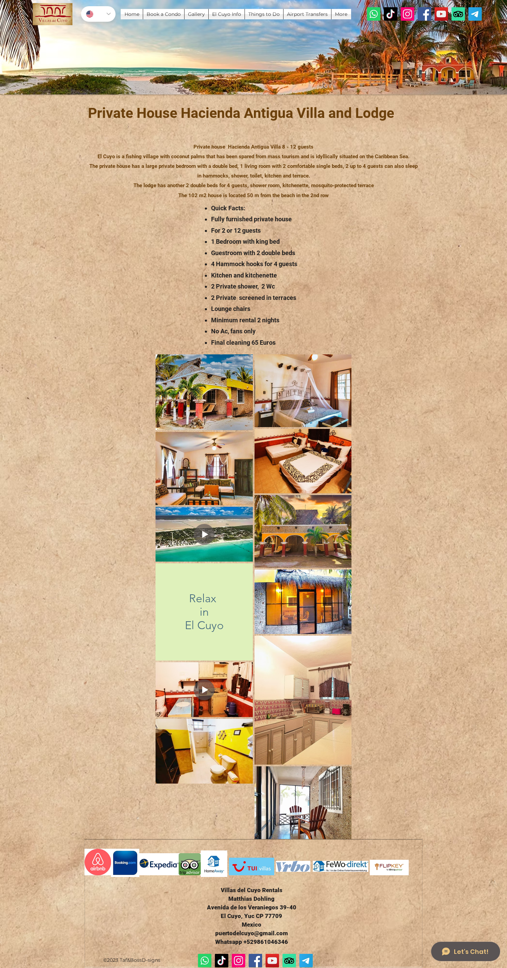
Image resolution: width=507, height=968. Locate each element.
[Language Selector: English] (98, 14)
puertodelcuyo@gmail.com (251, 933)
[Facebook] (424, 14)
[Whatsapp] (373, 14)
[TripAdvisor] (458, 14)
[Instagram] (407, 14)
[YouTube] (441, 14)
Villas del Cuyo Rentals (251, 890)
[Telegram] (475, 14)
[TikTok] (390, 14)
